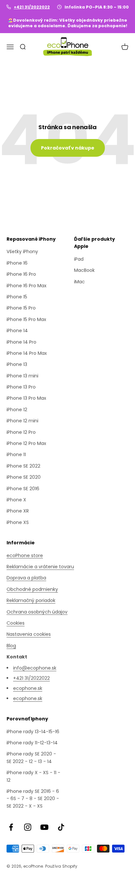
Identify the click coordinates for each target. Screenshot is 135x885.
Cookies (16, 623)
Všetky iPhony (22, 251)
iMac (79, 281)
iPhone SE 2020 (24, 477)
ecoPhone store (25, 555)
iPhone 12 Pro (21, 432)
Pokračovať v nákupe (67, 148)
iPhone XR (18, 511)
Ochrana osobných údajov (37, 612)
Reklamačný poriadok (31, 600)
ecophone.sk (27, 688)
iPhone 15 (17, 296)
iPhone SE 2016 (23, 488)
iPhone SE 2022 (23, 466)
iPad (79, 259)
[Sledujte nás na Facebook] (11, 827)
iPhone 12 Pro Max (26, 443)
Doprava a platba (26, 577)
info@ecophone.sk (34, 668)
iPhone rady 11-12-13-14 (32, 742)
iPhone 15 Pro (21, 308)
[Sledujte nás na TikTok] (61, 827)
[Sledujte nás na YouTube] (44, 827)
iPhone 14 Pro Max (27, 353)
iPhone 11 (16, 454)
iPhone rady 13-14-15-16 (33, 731)
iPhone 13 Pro (21, 387)
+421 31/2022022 (32, 7)
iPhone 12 (17, 409)
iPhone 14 (17, 330)
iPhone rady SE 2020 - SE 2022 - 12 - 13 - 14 (31, 757)
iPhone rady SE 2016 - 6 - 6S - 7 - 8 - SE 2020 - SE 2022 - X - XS (33, 798)
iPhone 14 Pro (21, 342)
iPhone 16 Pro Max (27, 285)
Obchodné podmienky (32, 589)
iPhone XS (18, 522)
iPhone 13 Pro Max (26, 398)
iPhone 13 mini (22, 375)
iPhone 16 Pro (21, 274)
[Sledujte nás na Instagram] (27, 827)
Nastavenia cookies (29, 634)
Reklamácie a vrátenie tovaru (40, 566)
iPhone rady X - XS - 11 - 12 (33, 776)
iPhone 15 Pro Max (26, 319)
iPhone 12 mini (22, 420)
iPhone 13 (17, 364)
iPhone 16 (17, 263)
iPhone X (16, 499)
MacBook (84, 270)
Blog (11, 645)
